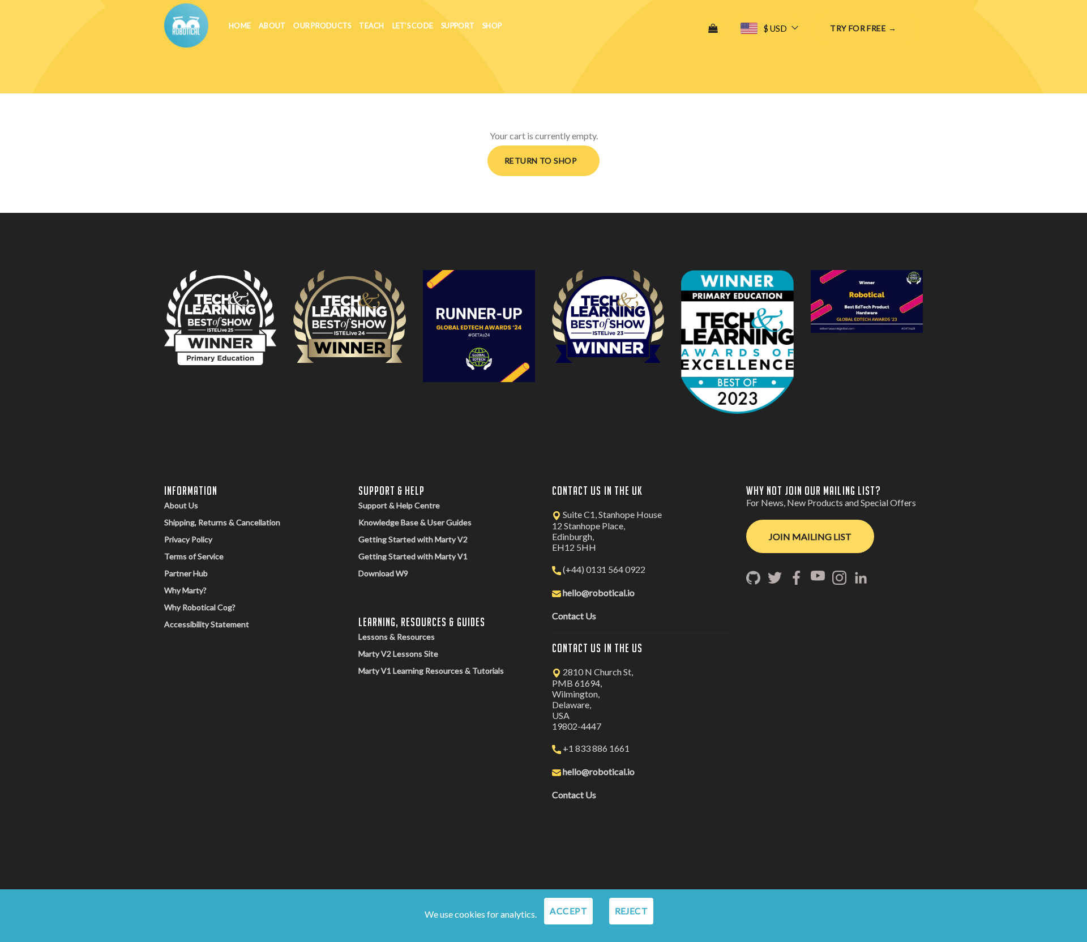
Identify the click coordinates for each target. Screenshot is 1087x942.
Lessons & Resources (396, 636)
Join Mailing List (810, 536)
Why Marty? (185, 590)
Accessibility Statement (206, 624)
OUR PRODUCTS (322, 25)
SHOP (492, 25)
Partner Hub (186, 573)
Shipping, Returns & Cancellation (222, 522)
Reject (631, 911)
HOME (240, 25)
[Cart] (713, 28)
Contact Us (574, 615)
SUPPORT (457, 25)
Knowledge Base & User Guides (415, 522)
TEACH (371, 25)
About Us (181, 505)
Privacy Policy (188, 539)
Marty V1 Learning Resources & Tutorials (431, 670)
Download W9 (383, 573)
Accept (568, 911)
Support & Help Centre (399, 505)
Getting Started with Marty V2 (413, 539)
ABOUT (272, 25)
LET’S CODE (413, 25)
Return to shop (540, 160)
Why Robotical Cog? (200, 607)
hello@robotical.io (599, 592)
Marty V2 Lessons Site (398, 653)
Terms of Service (194, 556)
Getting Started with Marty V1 (413, 556)
